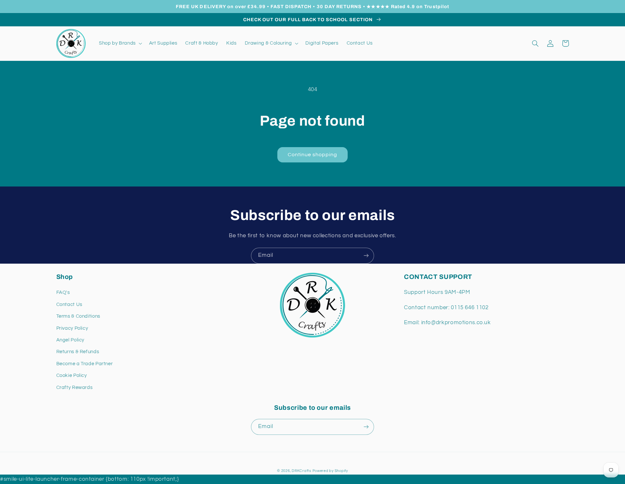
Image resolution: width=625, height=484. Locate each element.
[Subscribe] (366, 256)
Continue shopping (313, 154)
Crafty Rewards (74, 387)
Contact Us (69, 304)
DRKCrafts (301, 471)
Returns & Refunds (77, 351)
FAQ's (63, 292)
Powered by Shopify (330, 471)
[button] (120, 43)
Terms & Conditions (78, 316)
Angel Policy (70, 340)
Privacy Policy (72, 328)
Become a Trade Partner (84, 363)
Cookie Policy (71, 375)
